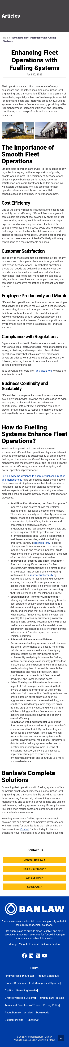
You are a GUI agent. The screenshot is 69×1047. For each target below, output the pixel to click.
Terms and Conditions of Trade (22, 1005)
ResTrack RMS (41, 542)
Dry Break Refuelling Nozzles (21, 990)
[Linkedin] (31, 955)
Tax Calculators (43, 370)
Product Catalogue (48, 975)
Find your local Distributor (19, 975)
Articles (28, 1012)
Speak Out (33, 1019)
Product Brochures (15, 983)
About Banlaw (13, 1012)
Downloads (42, 1012)
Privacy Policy (51, 1005)
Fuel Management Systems (44, 983)
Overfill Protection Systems (20, 997)
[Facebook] (24, 955)
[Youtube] (44, 955)
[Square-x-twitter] (37, 955)
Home (6, 37)
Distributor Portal (14, 1019)
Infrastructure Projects (51, 997)
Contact (24, 829)
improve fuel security (41, 575)
